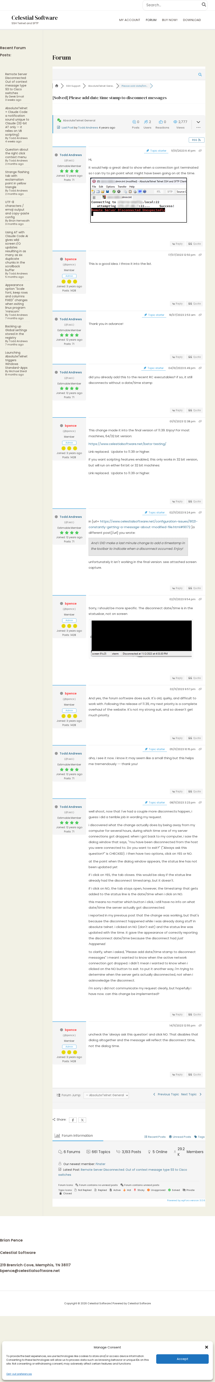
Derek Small (16, 96)
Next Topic (189, 1094)
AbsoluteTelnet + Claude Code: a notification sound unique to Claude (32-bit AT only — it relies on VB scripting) (17, 121)
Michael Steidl (18, 371)
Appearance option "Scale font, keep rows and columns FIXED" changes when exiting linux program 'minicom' (16, 298)
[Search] (204, 5)
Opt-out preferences (19, 1374)
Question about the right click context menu (16, 153)
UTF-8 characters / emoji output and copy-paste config (17, 209)
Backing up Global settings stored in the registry (16, 332)
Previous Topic (167, 1094)
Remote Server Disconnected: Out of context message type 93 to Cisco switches (16, 83)
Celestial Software (35, 18)
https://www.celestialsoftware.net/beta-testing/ (127, 444)
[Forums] (57, 86)
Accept (182, 1359)
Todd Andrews (18, 138)
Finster (100, 1164)
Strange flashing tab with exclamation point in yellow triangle (17, 179)
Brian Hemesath (19, 220)
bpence (71, 259)
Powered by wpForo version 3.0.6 (185, 1200)
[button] (207, 1347)
